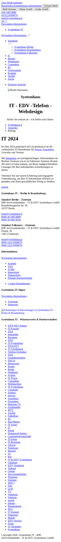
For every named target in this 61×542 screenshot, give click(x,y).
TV (9, 491)
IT (9, 427)
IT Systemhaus (15, 386)
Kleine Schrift (26, 9)
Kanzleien (48, 149)
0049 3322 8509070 (11, 242)
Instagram (13, 304)
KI (9, 418)
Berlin (11, 369)
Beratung (12, 337)
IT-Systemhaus (15, 343)
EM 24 (11, 360)
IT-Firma (12, 439)
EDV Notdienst (16, 465)
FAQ (10, 266)
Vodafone (13, 494)
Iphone (11, 503)
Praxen (38, 149)
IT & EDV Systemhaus (20, 459)
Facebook (13, 301)
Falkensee (13, 515)
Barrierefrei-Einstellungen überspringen (21, 5)
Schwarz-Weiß (50, 6)
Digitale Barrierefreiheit (20, 278)
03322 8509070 (9, 15)
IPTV (11, 410)
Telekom (12, 497)
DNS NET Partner (17, 325)
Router (11, 366)
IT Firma (12, 424)
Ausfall (11, 413)
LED (10, 488)
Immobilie (13, 334)
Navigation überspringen (14, 24)
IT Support (13, 512)
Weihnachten (14, 384)
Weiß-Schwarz (9, 9)
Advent (11, 445)
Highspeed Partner (17, 433)
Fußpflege (13, 416)
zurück (4, 187)
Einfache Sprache (17, 84)
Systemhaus (14, 529)
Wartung (12, 480)
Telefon (12, 392)
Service (11, 395)
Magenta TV (14, 404)
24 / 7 (4, 21)
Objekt (11, 471)
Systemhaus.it (15, 125)
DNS (10, 340)
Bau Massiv (14, 421)
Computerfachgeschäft (19, 436)
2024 (10, 331)
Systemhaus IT (15, 29)
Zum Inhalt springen (11, 2)
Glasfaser (12, 462)
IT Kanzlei (13, 328)
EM (10, 485)
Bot (10, 456)
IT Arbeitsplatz (15, 349)
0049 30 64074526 (11, 219)
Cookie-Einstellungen (19, 283)
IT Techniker (14, 526)
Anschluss (13, 398)
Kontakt (12, 263)
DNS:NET (13, 346)
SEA (10, 509)
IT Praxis (12, 378)
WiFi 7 (11, 483)
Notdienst (13, 372)
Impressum (13, 272)
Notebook (13, 448)
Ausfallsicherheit (16, 357)
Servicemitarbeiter (17, 474)
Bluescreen (13, 363)
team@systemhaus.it (11, 18)
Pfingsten (12, 477)
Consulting (13, 381)
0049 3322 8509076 (11, 245)
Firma (11, 523)
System (11, 375)
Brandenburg (14, 506)
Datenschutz (14, 275)
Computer (13, 389)
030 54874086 (8, 12)
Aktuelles (13, 127)
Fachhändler (14, 407)
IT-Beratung (14, 442)
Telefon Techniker (17, 352)
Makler (11, 517)
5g (9, 453)
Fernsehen (13, 401)
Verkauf (12, 468)
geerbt (11, 500)
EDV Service (15, 520)
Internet (12, 451)
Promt (11, 430)
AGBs (11, 269)
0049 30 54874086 (11, 216)
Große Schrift (41, 9)
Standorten (11, 158)
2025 (10, 354)
